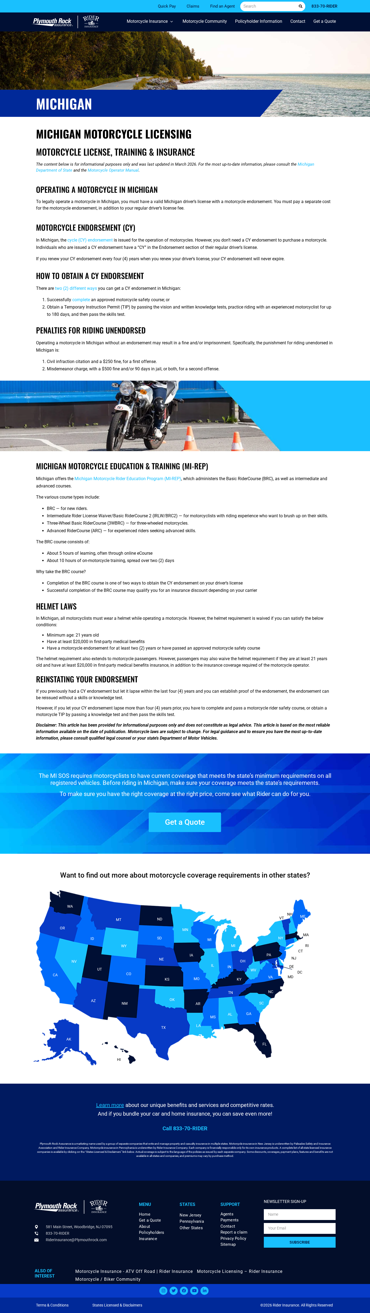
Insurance (148, 1239)
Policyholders (151, 1232)
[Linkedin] (204, 1291)
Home (144, 1214)
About (144, 1226)
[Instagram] (163, 1291)
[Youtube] (194, 1291)
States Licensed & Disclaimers (117, 1305)
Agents (226, 1214)
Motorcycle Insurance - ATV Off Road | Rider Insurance (134, 1271)
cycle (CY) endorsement (90, 240)
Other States (191, 1227)
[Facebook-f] (184, 1291)
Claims (193, 6)
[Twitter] (174, 1291)
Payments (229, 1220)
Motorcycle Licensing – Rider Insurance (240, 1271)
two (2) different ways (76, 288)
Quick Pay (167, 6)
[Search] (300, 6)
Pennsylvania (192, 1221)
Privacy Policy (233, 1239)
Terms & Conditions (52, 1305)
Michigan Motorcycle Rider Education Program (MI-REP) (127, 478)
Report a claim (234, 1232)
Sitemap (228, 1245)
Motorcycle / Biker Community (108, 1279)
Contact (227, 1226)
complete (81, 299)
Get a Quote (150, 1220)
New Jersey (190, 1215)
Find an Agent (222, 6)
